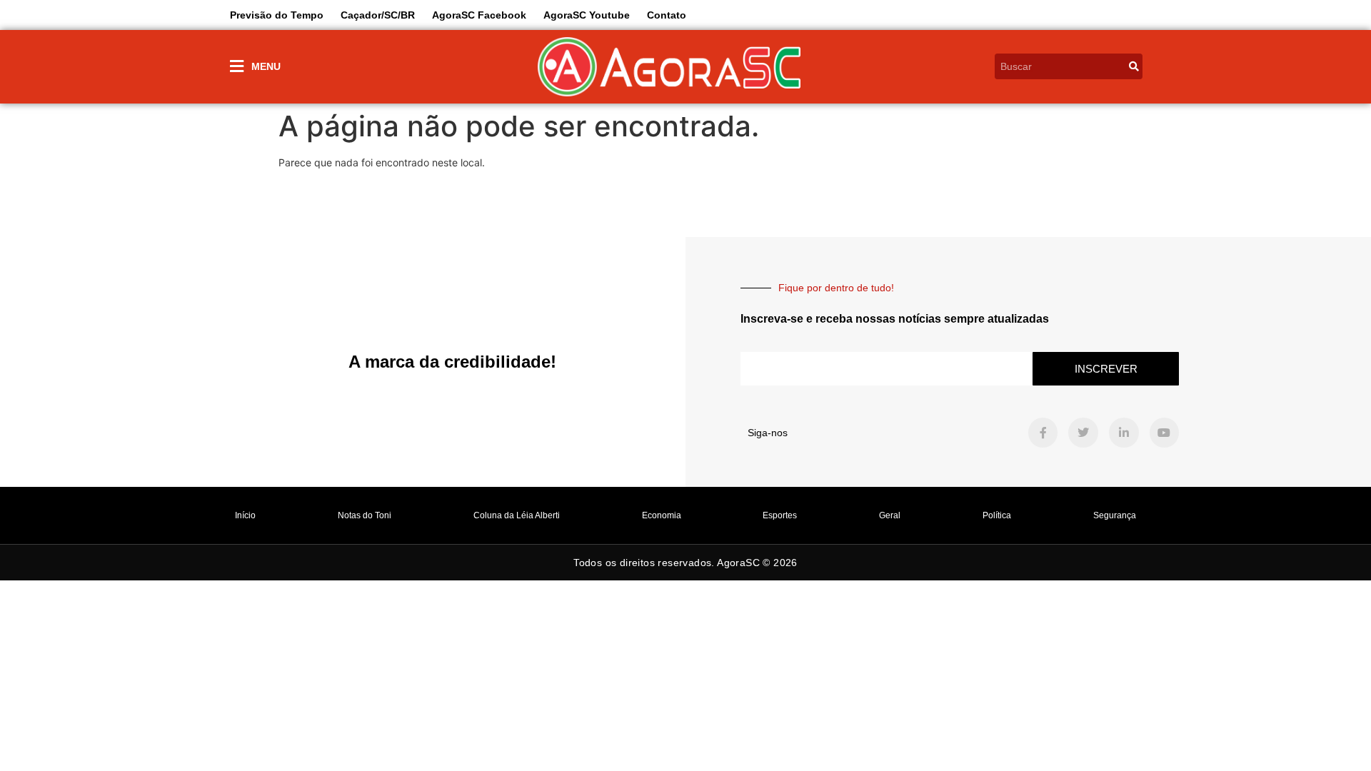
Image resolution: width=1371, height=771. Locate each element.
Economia (661, 515)
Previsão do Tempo (276, 15)
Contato (666, 15)
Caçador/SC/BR (378, 15)
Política (997, 515)
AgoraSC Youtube (586, 15)
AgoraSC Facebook (479, 15)
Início (245, 515)
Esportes (780, 515)
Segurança (1114, 515)
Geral (889, 515)
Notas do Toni (364, 515)
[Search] (1133, 66)
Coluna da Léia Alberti (516, 515)
